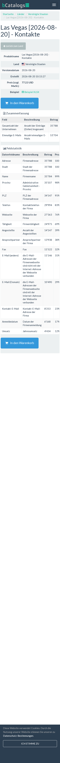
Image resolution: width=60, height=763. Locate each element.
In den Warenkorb (21, 103)
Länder (20, 14)
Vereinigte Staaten (38, 14)
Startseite (8, 14)
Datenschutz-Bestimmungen (18, 735)
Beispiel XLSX (31, 92)
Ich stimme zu (30, 743)
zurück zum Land (14, 45)
